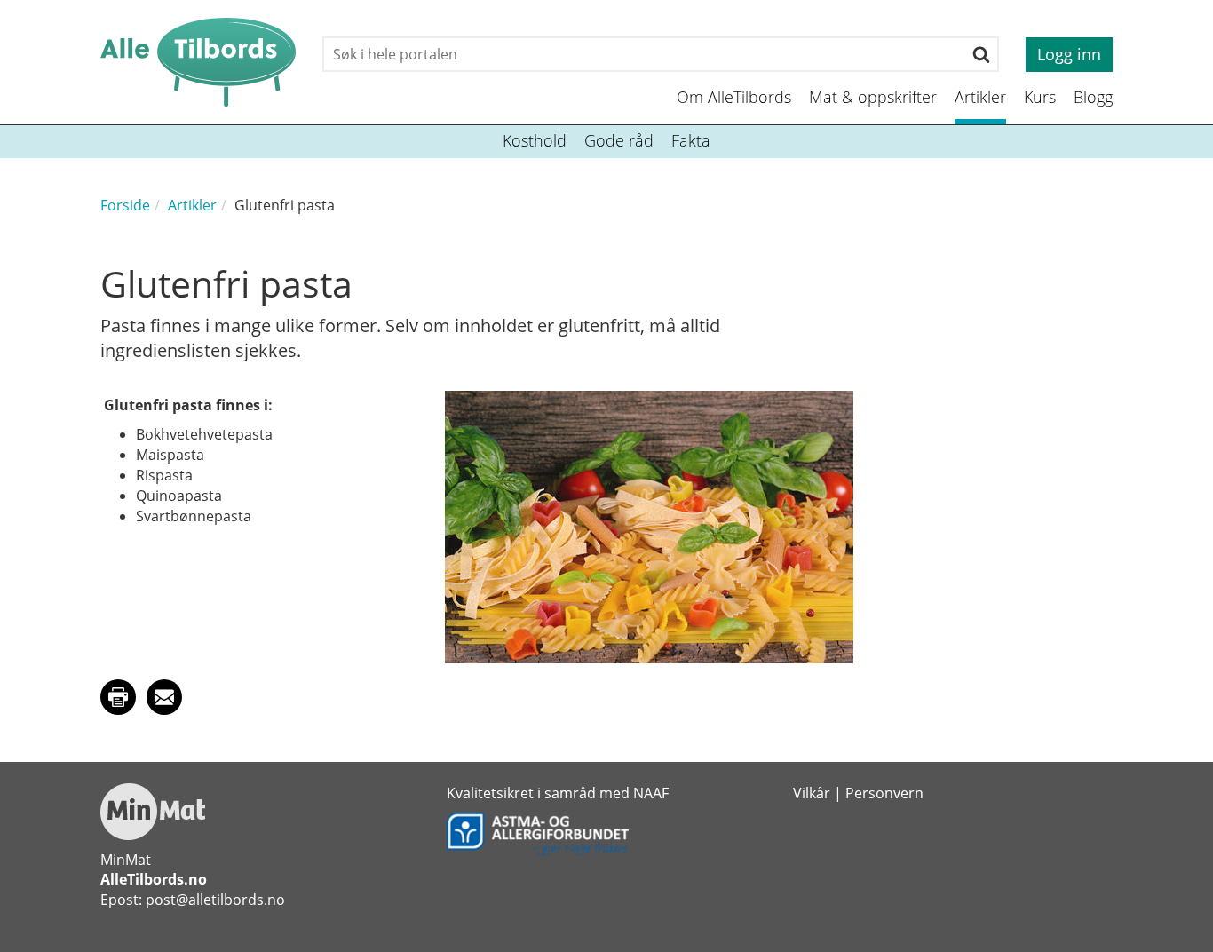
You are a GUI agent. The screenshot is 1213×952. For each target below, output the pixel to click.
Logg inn (1069, 54)
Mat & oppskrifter (873, 96)
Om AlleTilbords (734, 96)
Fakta (690, 140)
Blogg (1093, 96)
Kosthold (535, 140)
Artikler (980, 96)
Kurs (1040, 96)
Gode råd (619, 140)
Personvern (884, 793)
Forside (125, 205)
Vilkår (811, 793)
